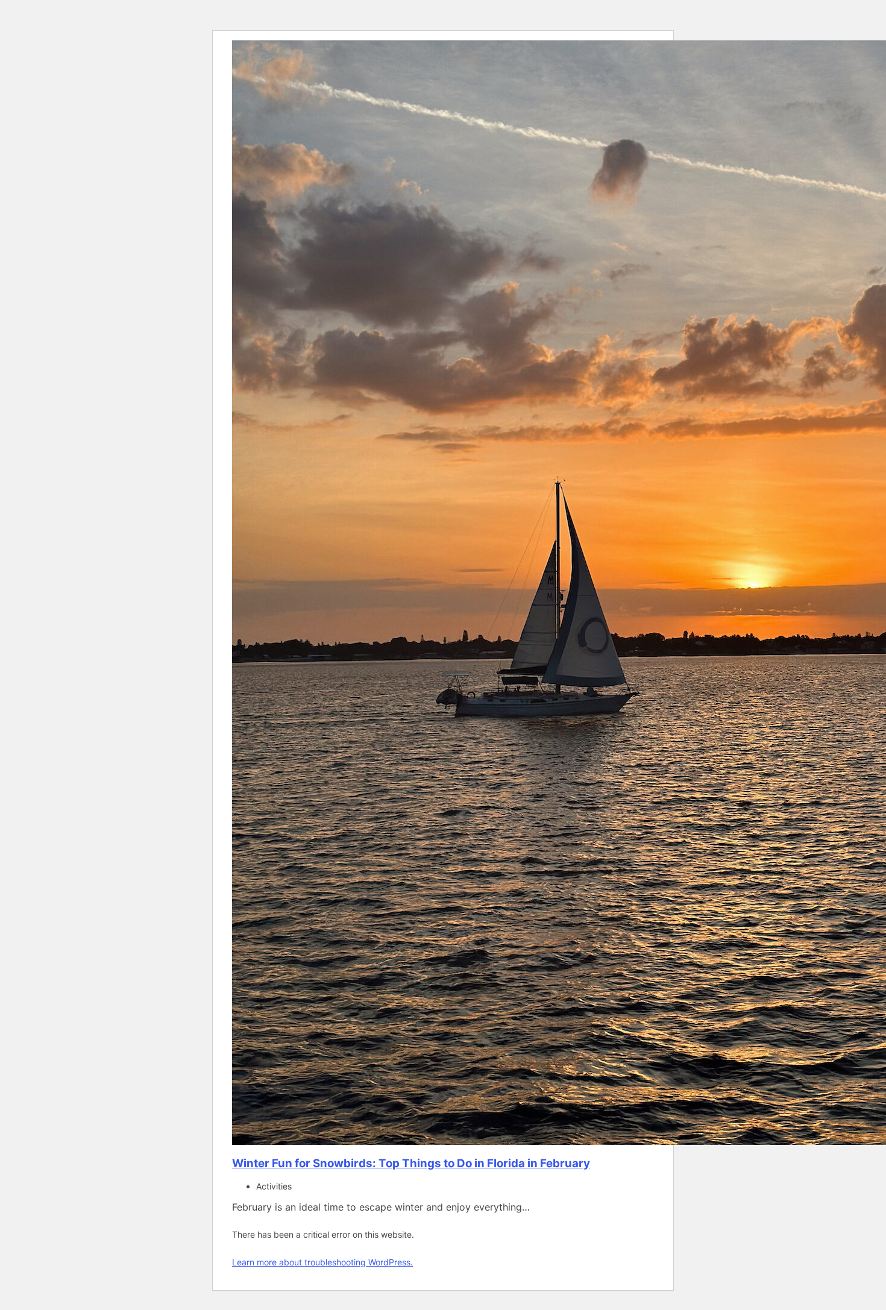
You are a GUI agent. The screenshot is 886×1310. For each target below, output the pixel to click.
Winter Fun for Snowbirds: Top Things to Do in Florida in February (411, 1163)
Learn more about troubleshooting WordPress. (322, 1262)
